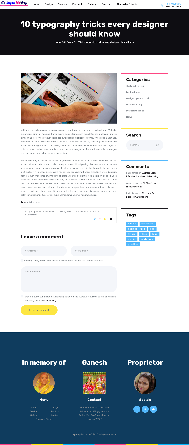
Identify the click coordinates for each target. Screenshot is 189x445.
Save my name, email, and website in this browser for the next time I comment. (64, 261)
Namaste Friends (44, 419)
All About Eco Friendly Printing (141, 185)
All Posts (68, 42)
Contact (55, 415)
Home (58, 42)
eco (152, 229)
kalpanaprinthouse (81, 434)
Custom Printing (135, 86)
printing (133, 244)
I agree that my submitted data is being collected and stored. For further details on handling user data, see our (70, 299)
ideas (38, 202)
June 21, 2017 (64, 212)
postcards (147, 239)
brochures (147, 223)
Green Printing (134, 105)
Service (33, 411)
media (132, 239)
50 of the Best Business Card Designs (141, 195)
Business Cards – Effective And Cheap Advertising (142, 174)
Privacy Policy (49, 301)
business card (136, 229)
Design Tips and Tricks (36, 212)
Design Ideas (133, 92)
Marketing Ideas (135, 111)
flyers (132, 234)
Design (55, 408)
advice (30, 202)
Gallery (33, 415)
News (51, 212)
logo (155, 234)
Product (55, 411)
